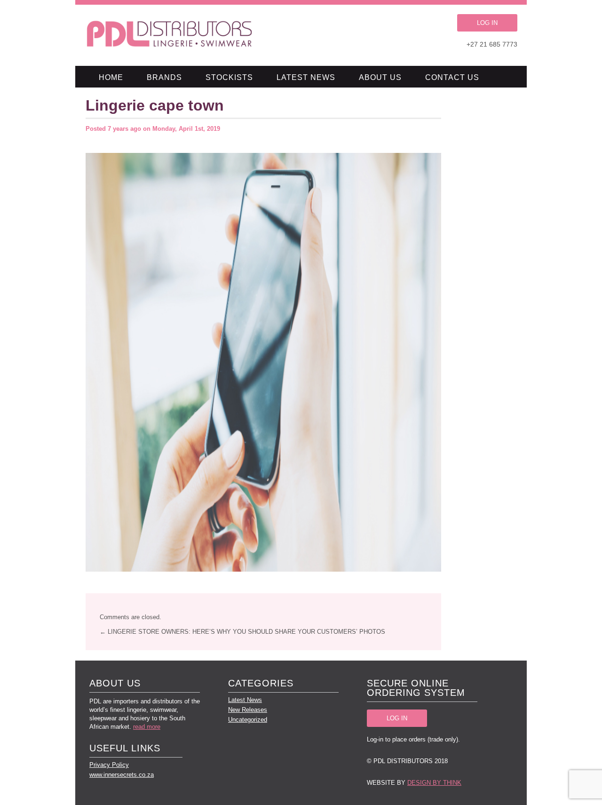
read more (146, 726)
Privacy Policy (109, 764)
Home (111, 77)
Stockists (229, 77)
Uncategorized (247, 719)
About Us (380, 77)
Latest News (306, 77)
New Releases (247, 709)
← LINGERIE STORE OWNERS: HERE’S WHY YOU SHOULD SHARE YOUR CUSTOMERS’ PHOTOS (242, 631)
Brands (164, 77)
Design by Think (434, 782)
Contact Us (452, 77)
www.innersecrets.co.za (121, 774)
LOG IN (487, 22)
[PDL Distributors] (170, 35)
